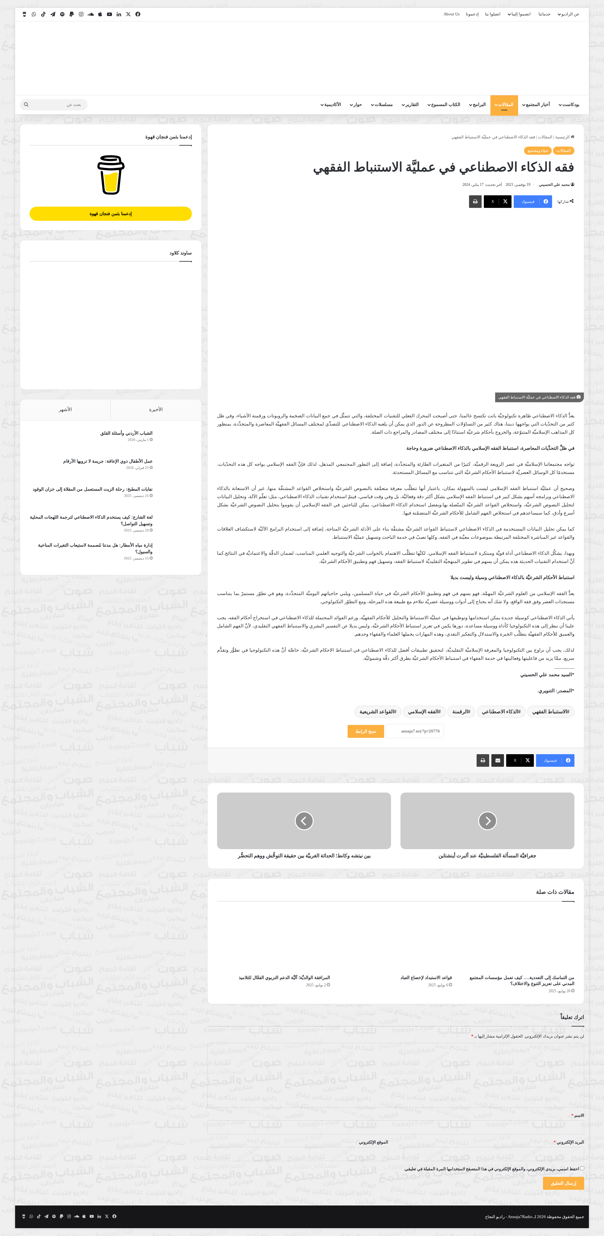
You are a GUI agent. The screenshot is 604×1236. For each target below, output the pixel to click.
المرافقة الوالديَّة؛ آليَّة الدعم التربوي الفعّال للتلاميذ (284, 977)
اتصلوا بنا (493, 14)
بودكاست (570, 104)
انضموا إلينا (521, 14)
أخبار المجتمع (538, 104)
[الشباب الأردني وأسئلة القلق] (174, 442)
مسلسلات (384, 104)
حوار (358, 104)
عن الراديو (570, 14)
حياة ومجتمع (538, 150)
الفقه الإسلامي (423, 711)
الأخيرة (156, 409)
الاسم (577, 1115)
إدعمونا (472, 14)
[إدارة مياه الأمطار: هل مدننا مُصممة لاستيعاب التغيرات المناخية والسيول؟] (174, 553)
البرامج (479, 104)
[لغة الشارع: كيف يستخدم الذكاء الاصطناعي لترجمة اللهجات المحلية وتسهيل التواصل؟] (174, 525)
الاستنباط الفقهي (549, 711)
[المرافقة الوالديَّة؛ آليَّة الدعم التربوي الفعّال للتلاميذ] (273, 940)
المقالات (505, 104)
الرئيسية (563, 137)
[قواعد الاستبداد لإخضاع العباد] (395, 940)
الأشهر (65, 409)
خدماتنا (545, 14)
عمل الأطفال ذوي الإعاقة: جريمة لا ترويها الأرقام (107, 461)
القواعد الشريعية (377, 711)
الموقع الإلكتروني (373, 1142)
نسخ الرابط (365, 731)
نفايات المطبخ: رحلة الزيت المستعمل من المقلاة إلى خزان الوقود (93, 489)
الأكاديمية (332, 104)
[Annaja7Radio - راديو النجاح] (548, 58)
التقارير (412, 104)
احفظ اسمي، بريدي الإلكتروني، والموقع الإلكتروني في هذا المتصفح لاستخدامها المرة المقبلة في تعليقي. (491, 1168)
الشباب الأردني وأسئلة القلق (126, 433)
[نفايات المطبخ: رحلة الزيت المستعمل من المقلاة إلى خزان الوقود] (174, 497)
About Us (452, 14)
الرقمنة (460, 711)
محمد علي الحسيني (554, 184)
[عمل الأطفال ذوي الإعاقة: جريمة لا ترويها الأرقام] (174, 470)
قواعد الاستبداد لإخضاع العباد (426, 977)
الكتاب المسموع (445, 104)
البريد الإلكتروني (569, 1142)
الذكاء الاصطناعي (500, 711)
